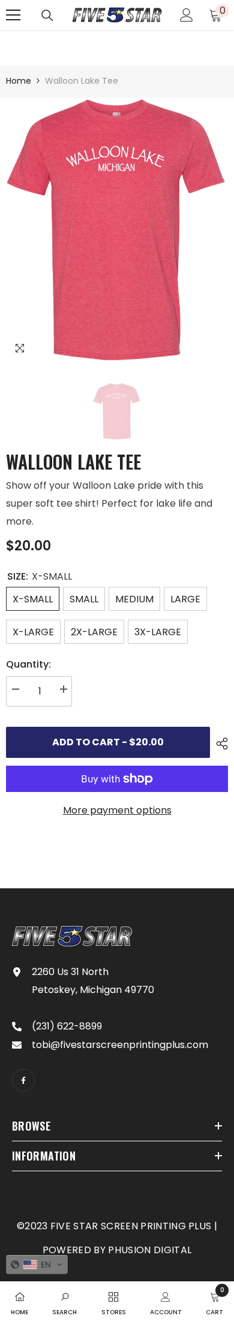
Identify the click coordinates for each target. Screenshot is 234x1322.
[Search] (47, 15)
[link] (64, 1302)
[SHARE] (219, 743)
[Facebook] (23, 1080)
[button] (37, 1264)
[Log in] (186, 15)
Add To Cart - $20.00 (108, 742)
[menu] (13, 15)
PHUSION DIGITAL (149, 1250)
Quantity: (28, 664)
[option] (117, 231)
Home (18, 81)
